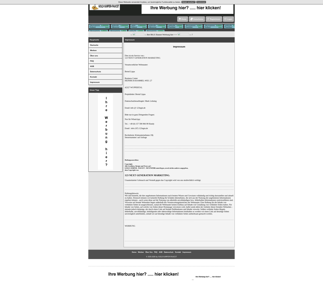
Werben (93, 50)
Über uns (94, 56)
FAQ (92, 61)
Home (183, 19)
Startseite (94, 45)
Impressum (95, 82)
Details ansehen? (188, 2)
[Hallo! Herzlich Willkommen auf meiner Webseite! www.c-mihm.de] (138, 35)
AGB (92, 66)
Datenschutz (95, 72)
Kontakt (93, 77)
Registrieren (215, 19)
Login (229, 19)
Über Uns (149, 252)
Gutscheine (198, 19)
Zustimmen (201, 2)
